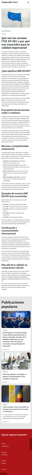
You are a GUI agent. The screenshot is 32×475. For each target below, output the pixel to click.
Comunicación (5, 446)
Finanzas (3, 460)
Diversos (3, 469)
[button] (28, 2)
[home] (9, 2)
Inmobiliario (4, 454)
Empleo (3, 443)
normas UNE (22, 78)
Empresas (3, 452)
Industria (3, 463)
